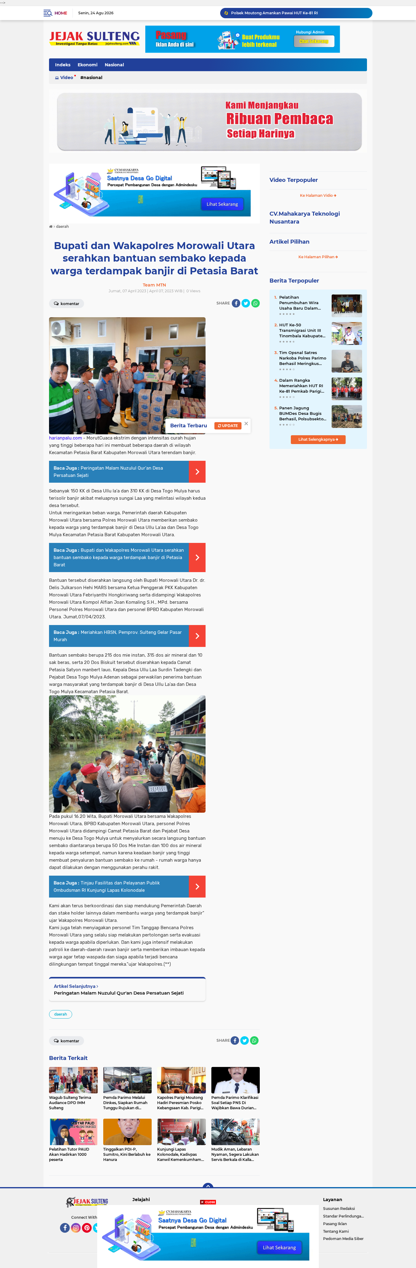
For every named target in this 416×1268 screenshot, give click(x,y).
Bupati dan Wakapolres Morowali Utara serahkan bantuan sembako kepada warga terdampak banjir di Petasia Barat (119, 557)
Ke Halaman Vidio (317, 195)
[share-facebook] (236, 303)
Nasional (114, 65)
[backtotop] (208, 1188)
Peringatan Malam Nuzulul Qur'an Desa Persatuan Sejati (119, 993)
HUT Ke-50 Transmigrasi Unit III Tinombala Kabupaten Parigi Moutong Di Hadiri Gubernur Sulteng (302, 330)
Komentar (69, 303)
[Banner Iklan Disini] (208, 1236)
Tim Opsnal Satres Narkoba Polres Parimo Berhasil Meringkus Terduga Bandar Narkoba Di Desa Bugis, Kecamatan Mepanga (302, 358)
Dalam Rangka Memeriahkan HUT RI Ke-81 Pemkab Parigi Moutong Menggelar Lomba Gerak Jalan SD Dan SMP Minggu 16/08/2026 (299, 13)
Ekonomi (87, 65)
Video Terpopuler (294, 180)
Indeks (62, 65)
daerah (60, 1014)
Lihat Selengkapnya (317, 439)
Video (66, 77)
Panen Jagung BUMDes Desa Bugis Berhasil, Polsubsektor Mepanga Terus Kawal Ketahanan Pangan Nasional (302, 413)
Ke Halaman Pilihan (316, 257)
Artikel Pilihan (289, 241)
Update (229, 425)
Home (61, 13)
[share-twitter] (245, 303)
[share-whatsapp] (255, 303)
